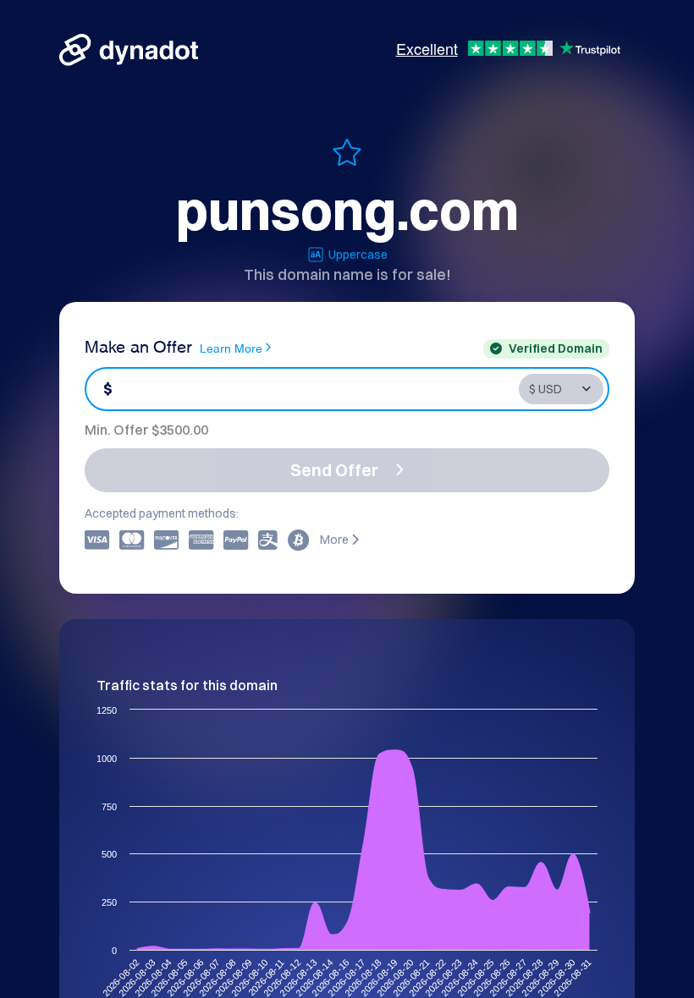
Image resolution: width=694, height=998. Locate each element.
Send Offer (334, 469)
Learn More (231, 347)
